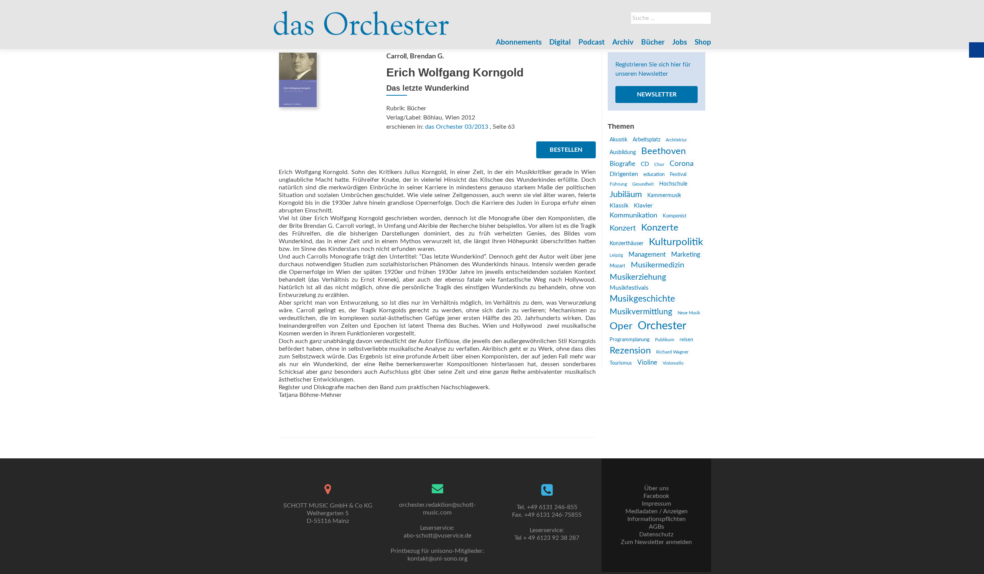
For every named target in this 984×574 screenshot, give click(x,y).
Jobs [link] (679, 42)
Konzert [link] (623, 228)
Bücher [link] (653, 42)
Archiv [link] (622, 42)
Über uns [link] (656, 488)
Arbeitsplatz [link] (646, 140)
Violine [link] (647, 362)
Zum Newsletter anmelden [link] (656, 542)
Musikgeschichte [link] (642, 299)
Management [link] (647, 254)
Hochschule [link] (673, 184)
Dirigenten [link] (624, 174)
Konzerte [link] (659, 227)
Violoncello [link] (673, 363)
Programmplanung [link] (630, 339)
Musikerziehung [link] (638, 277)
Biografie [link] (622, 164)
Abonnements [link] (519, 42)
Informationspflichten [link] (656, 519)
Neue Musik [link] (689, 313)
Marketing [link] (685, 254)
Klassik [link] (619, 205)
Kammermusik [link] (664, 195)
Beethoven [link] (663, 151)
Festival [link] (678, 174)
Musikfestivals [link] (629, 288)
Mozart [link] (617, 266)
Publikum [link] (664, 339)
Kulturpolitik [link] (676, 242)
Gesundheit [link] (643, 184)
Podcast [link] (591, 42)
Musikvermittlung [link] (641, 312)
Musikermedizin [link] (657, 265)
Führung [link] (618, 184)
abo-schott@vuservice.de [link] (437, 536)
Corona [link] (681, 164)
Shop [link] (703, 42)
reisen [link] (686, 339)
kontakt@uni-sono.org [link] (437, 559)
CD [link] (645, 164)
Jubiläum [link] (626, 194)
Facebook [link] (656, 496)
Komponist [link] (674, 216)
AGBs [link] (656, 527)
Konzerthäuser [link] (626, 243)
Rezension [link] (630, 350)
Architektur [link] (676, 140)
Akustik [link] (618, 140)
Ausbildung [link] (623, 152)
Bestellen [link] (566, 150)
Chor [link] (659, 165)
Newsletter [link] (656, 94)
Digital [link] (560, 42)
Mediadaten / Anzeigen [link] (656, 511)
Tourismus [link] (621, 363)
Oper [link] (621, 326)
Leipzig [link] (616, 255)
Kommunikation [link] (633, 215)
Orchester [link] (662, 326)
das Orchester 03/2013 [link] (456, 127)
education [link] (654, 174)
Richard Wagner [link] (672, 352)
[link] (361, 19)
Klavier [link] (643, 205)
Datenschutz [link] (656, 534)
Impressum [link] (656, 504)
